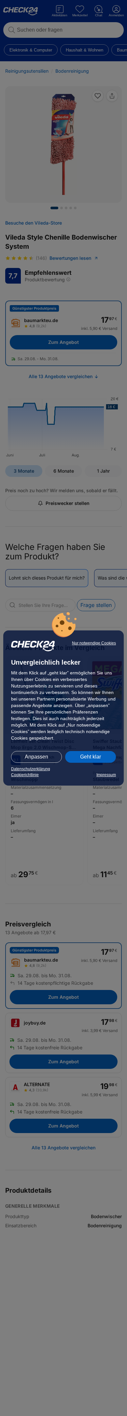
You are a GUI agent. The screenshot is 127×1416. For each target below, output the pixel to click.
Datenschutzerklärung (30, 769)
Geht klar (90, 757)
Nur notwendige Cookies (94, 643)
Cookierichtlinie (25, 775)
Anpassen (36, 757)
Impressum (106, 775)
